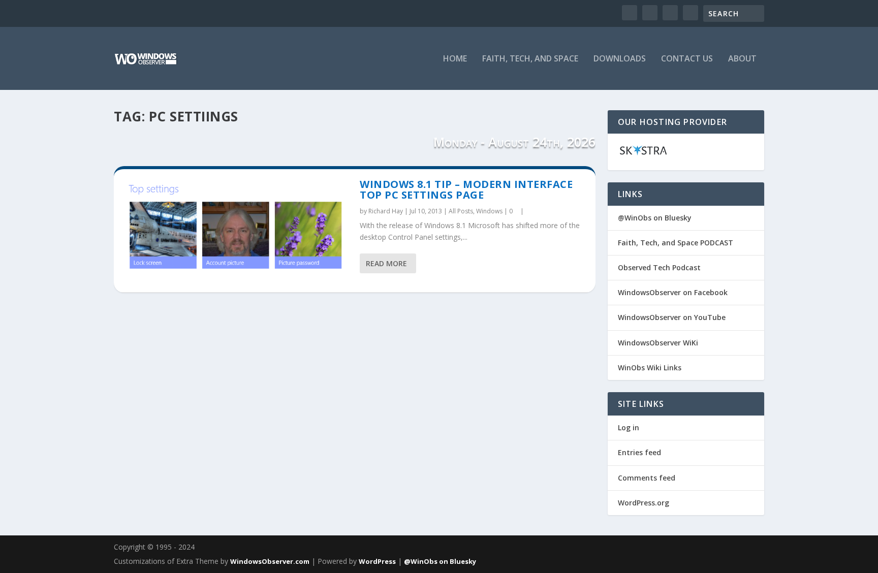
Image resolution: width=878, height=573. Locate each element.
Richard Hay (385, 211)
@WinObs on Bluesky (655, 217)
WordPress (377, 561)
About (742, 59)
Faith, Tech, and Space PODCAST (675, 242)
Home (455, 59)
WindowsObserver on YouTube (672, 317)
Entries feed (639, 452)
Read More (386, 263)
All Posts (461, 211)
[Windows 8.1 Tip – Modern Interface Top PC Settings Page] (237, 230)
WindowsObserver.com (269, 561)
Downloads (619, 59)
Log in (628, 427)
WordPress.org (643, 502)
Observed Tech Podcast (659, 267)
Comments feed (646, 478)
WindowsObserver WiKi (658, 342)
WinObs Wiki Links (649, 367)
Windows (489, 211)
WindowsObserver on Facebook (673, 292)
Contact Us (687, 59)
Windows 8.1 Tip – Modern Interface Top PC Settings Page (466, 189)
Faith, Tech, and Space (530, 59)
